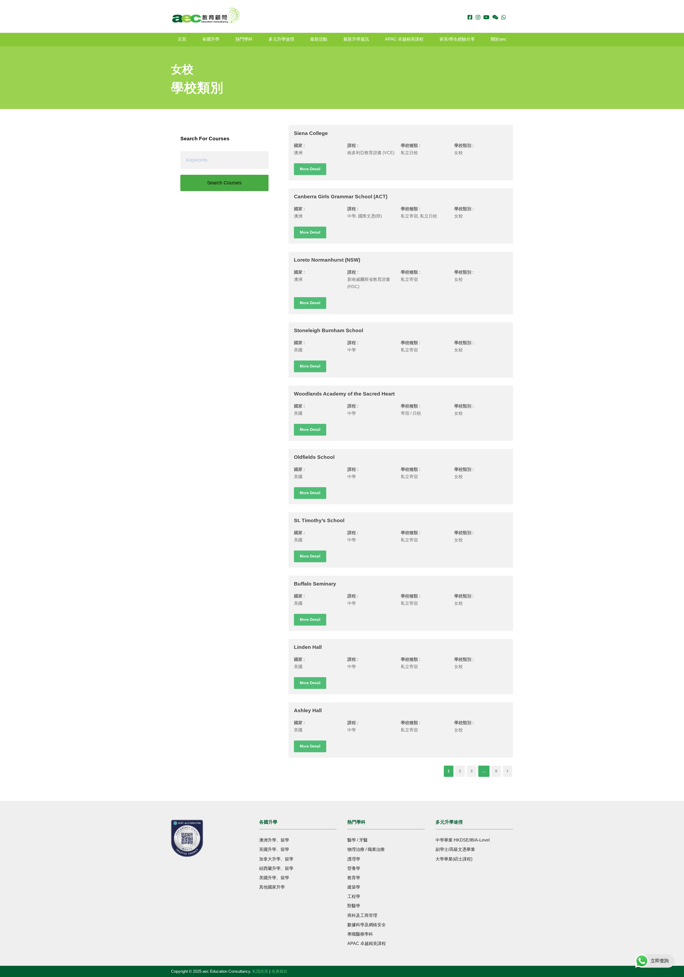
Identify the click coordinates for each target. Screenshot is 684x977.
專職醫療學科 (360, 934)
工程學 (353, 896)
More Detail (310, 169)
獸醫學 (353, 906)
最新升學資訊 (356, 39)
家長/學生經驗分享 (457, 39)
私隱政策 (260, 971)
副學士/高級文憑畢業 (455, 849)
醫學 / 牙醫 (357, 840)
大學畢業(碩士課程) (454, 859)
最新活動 (318, 39)
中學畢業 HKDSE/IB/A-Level (463, 840)
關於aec (498, 39)
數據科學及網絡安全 (366, 924)
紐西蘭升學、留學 (276, 868)
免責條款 (279, 971)
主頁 (182, 39)
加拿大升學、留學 (276, 859)
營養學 (353, 868)
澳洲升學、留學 (274, 840)
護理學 (353, 859)
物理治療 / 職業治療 (366, 849)
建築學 (353, 887)
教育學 (353, 877)
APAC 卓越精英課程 (404, 39)
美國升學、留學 (274, 877)
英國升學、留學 (274, 849)
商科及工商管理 (362, 915)
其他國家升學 (272, 887)
